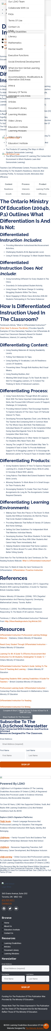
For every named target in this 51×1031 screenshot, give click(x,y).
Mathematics (14, 43)
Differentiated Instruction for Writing (15, 707)
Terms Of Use (15, 20)
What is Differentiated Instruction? (36, 561)
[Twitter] (10, 908)
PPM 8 (11, 86)
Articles (12, 102)
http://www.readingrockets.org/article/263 (23, 621)
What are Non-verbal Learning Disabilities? (24, 69)
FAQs (11, 14)
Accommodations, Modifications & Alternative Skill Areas (25, 78)
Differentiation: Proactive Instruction (28, 570)
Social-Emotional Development (24, 61)
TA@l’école (5, 821)
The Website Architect (35, 1028)
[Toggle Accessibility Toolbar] (46, 1026)
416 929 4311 (8, 900)
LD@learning (6, 857)
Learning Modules (17, 130)
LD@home (4, 837)
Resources (11, 97)
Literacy (12, 36)
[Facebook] (4, 908)
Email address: (6, 739)
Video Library (15, 121)
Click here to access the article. (14, 328)
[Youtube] (16, 908)
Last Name (30, 750)
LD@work (4, 847)
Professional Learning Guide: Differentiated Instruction (22, 688)
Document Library (17, 108)
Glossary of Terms (17, 92)
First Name (4, 750)
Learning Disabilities (16, 31)
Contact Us (14, 27)
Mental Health (15, 49)
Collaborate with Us (18, 8)
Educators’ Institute (18, 143)
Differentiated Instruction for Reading (15, 700)
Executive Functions (18, 55)
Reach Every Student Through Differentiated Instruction (23, 644)
